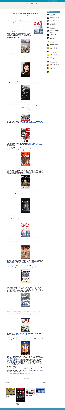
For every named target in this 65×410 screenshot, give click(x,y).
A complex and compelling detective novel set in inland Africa (54, 27)
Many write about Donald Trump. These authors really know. (54, 48)
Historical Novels (51, 21)
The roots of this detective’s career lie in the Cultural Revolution (54, 61)
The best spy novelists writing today (54, 17)
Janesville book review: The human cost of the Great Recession (29, 396)
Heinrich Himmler (32, 336)
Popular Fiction (54, 21)
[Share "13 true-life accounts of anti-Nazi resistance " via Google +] (26, 379)
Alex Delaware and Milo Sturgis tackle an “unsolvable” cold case (54, 44)
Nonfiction (29, 15)
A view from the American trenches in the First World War (54, 58)
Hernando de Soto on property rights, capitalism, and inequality (10, 396)
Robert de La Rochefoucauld (34, 146)
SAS (26, 172)
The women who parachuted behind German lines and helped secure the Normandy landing (24, 262)
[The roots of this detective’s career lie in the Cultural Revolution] (48, 61)
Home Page (30, 373)
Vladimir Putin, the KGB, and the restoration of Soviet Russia (54, 34)
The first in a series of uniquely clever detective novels (54, 38)
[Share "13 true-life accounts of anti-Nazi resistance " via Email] (29, 379)
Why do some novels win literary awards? (54, 54)
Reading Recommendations (52, 32)
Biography (51, 15)
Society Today (54, 65)
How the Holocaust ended (21, 334)
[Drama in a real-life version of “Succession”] (20, 395)
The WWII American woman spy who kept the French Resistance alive (25, 239)
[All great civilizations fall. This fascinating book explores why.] (48, 41)
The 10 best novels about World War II (20, 371)
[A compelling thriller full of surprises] (48, 72)
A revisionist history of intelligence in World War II (25, 368)
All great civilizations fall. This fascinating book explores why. (54, 41)
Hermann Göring (9, 361)
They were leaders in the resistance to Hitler (24, 286)
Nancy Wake (39, 82)
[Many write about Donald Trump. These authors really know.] (48, 48)
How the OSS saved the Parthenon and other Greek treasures (54, 24)
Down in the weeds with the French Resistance (32, 122)
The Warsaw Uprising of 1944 (18, 54)
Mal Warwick (23, 15)
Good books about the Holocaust (39, 370)
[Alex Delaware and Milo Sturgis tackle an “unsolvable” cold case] (48, 45)
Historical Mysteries (52, 62)
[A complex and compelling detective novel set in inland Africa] (48, 27)
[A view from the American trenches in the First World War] (48, 58)
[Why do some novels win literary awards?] (48, 55)
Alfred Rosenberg (16, 362)
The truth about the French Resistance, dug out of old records (24, 215)
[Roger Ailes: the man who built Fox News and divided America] (48, 14)
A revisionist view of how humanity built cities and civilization (54, 68)
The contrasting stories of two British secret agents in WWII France (24, 102)
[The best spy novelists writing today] (48, 18)
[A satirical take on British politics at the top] (48, 65)
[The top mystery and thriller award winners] (48, 31)
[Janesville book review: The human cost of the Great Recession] (30, 391)
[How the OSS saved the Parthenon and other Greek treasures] (48, 24)
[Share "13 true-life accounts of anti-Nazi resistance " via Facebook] (24, 379)
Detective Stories (51, 28)
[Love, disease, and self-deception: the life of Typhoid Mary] (48, 21)
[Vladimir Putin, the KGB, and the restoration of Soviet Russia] (48, 35)
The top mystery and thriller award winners (54, 30)
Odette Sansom (30, 193)
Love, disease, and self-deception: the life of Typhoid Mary (54, 20)
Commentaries (51, 31)
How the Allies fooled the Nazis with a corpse (40, 394)
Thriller (55, 52)
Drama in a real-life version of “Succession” (20, 403)
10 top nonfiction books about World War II (27, 370)
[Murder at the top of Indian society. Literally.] (48, 51)
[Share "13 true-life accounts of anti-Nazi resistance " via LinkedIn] (27, 379)
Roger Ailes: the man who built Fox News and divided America (54, 14)
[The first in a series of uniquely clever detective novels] (48, 38)
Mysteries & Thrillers (55, 28)
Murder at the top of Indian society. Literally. (54, 51)
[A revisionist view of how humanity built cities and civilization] (48, 68)
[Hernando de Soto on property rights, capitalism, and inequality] (10, 391)
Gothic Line (20, 171)
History (26, 15)
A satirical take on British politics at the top (54, 64)
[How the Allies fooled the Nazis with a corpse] (40, 390)
